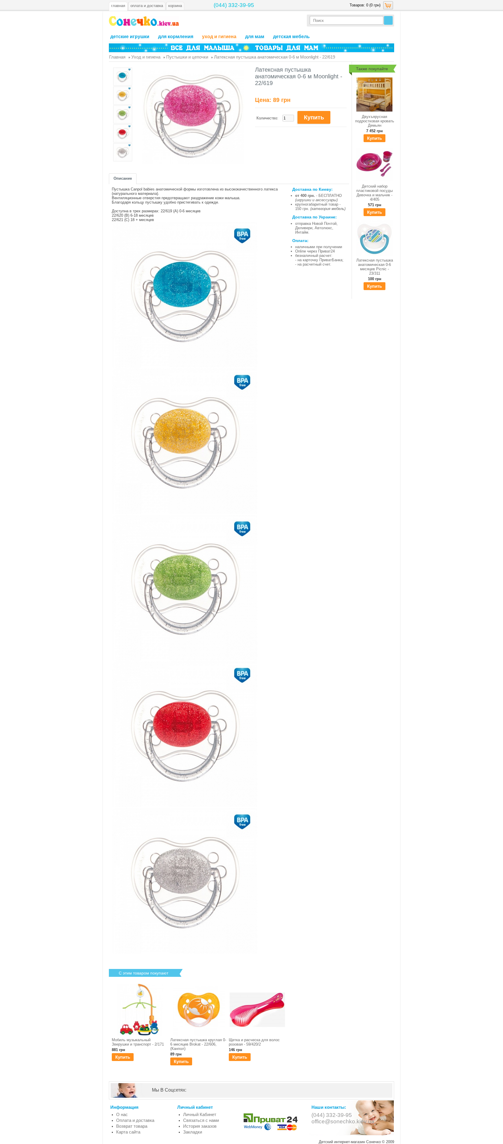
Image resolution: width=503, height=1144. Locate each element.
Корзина (175, 5)
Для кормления (175, 36)
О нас (122, 1114)
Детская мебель (291, 36)
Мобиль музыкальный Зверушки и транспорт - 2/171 (138, 1042)
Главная (118, 5)
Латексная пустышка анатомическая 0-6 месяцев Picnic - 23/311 (374, 267)
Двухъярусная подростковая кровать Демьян (374, 121)
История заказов (200, 1126)
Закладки (192, 1131)
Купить (374, 138)
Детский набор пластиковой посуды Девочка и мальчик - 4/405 (374, 193)
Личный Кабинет (199, 1114)
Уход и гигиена (219, 36)
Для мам (254, 36)
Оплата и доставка (135, 1120)
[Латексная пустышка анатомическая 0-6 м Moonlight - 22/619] (122, 77)
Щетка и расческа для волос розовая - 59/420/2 (254, 1042)
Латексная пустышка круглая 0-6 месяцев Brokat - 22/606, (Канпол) (198, 1044)
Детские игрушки (129, 36)
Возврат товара (131, 1126)
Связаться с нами (201, 1120)
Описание (123, 178)
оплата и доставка (146, 5)
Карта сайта (128, 1131)
